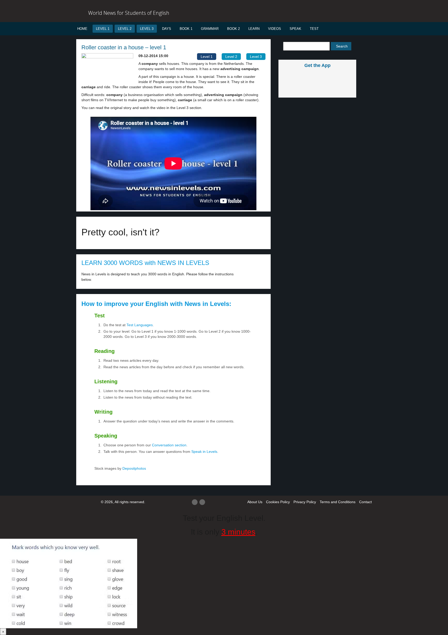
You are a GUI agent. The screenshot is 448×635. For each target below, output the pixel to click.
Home (82, 29)
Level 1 (102, 29)
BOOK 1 (186, 29)
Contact (365, 502)
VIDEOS (274, 29)
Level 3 (146, 29)
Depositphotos (133, 468)
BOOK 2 (233, 29)
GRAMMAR (210, 29)
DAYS (166, 29)
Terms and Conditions (337, 502)
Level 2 (124, 29)
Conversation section (169, 445)
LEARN (254, 29)
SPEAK (295, 29)
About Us (254, 502)
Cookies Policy (278, 502)
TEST (314, 29)
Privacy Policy (304, 502)
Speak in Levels (204, 451)
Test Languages (140, 325)
